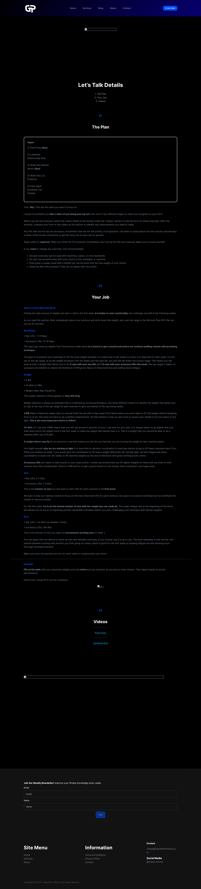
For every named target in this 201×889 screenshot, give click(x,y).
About (113, 8)
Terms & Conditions (95, 855)
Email (26, 787)
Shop (100, 8)
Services (87, 8)
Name (26, 800)
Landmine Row (100, 643)
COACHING (170, 8)
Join (100, 814)
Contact (127, 8)
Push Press (100, 632)
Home (73, 8)
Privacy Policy (92, 858)
